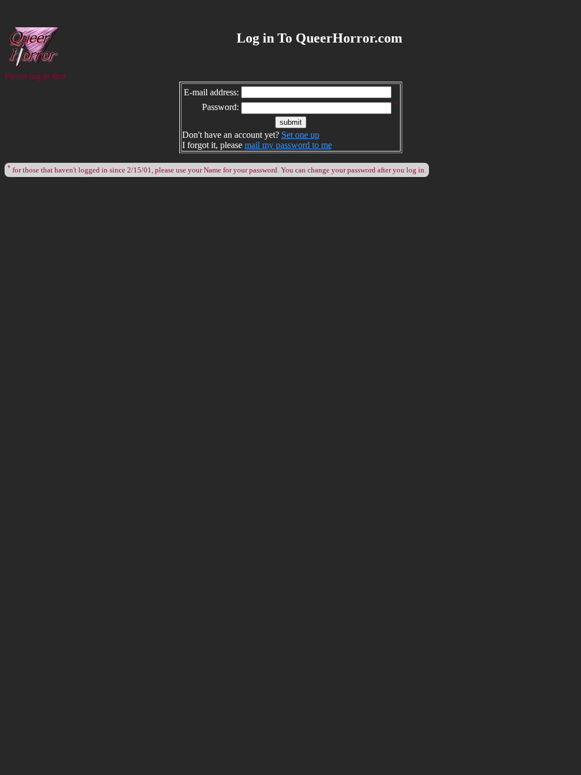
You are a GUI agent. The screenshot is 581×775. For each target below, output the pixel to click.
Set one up (300, 135)
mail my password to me (288, 145)
